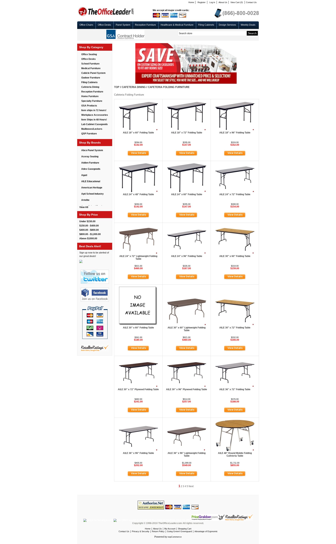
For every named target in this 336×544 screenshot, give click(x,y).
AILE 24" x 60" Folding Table (186, 194)
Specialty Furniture (91, 101)
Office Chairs (86, 25)
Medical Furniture (91, 68)
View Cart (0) (236, 2)
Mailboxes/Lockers (91, 129)
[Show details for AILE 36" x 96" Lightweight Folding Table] (186, 450)
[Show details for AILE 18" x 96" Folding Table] (234, 129)
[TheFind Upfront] (152, 520)
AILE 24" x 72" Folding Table (234, 194)
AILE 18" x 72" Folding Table (186, 132)
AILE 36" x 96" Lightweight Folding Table (187, 454)
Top (116, 87)
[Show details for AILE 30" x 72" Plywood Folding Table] (138, 386)
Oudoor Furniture (90, 77)
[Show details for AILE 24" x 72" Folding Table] (234, 191)
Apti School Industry (92, 193)
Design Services (227, 25)
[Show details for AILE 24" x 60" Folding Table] (186, 191)
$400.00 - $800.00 (89, 230)
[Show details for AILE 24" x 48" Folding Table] (138, 191)
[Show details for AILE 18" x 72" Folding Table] (186, 129)
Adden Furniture (90, 162)
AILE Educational (90, 181)
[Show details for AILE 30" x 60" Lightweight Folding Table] (186, 324)
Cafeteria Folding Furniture (169, 87)
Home (191, 2)
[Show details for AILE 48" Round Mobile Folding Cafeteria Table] (234, 450)
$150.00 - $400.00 (89, 225)
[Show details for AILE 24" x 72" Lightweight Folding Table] (138, 253)
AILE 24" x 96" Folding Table (186, 256)
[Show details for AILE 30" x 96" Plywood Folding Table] (186, 386)
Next (191, 486)
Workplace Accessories (94, 115)
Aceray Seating (89, 156)
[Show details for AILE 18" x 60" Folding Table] (138, 129)
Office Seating (89, 54)
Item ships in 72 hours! (93, 110)
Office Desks (104, 25)
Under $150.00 (87, 221)
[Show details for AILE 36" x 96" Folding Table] (138, 450)
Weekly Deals (248, 25)
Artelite (85, 200)
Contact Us (251, 2)
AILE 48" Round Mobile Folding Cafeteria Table (235, 454)
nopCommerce (175, 537)
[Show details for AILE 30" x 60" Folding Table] (234, 253)
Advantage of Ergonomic (206, 531)
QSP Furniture (89, 133)
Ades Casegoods (90, 169)
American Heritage (91, 187)
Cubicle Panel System (93, 73)
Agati (84, 175)
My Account (169, 528)
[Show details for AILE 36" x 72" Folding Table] (234, 386)
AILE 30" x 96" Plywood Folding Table (186, 389)
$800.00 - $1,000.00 (90, 234)
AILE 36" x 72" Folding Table (234, 389)
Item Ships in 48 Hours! (94, 119)
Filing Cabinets (206, 25)
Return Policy (158, 531)
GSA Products (89, 105)
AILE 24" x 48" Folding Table (138, 194)
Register (202, 2)
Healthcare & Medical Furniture (177, 25)
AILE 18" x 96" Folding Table (234, 132)
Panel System (123, 25)
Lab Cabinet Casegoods (94, 124)
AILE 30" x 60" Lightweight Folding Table (187, 329)
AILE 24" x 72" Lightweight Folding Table (138, 257)
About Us (223, 2)
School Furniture (90, 63)
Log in (212, 2)
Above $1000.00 (88, 238)
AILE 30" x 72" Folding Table (234, 327)
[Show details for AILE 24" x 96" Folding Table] (186, 253)
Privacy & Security (140, 531)
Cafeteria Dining (90, 87)
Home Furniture (90, 96)
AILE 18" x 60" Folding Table (138, 132)
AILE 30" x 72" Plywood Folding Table (138, 389)
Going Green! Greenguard (179, 531)
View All (83, 207)
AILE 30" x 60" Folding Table (234, 256)
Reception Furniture (145, 25)
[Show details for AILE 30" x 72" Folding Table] (234, 324)
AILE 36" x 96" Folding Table (138, 453)
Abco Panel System (92, 150)
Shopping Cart (184, 528)
